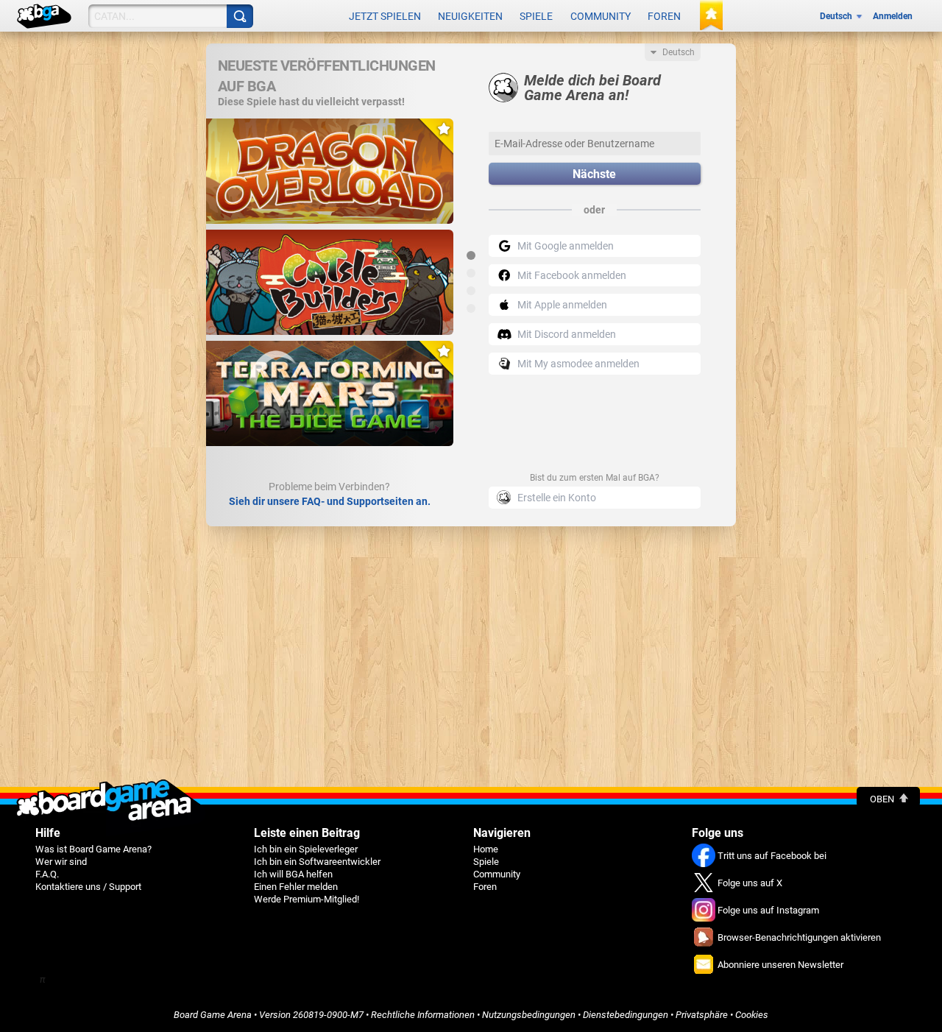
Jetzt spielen (385, 16)
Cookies (751, 1014)
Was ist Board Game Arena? (93, 849)
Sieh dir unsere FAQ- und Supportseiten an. (330, 501)
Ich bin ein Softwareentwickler (317, 861)
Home (485, 849)
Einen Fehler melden (296, 886)
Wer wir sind (61, 861)
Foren (664, 16)
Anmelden (893, 16)
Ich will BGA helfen (293, 874)
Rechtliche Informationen (423, 1014)
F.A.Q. (47, 874)
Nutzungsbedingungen (529, 1014)
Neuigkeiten (470, 16)
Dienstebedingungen (625, 1014)
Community (600, 16)
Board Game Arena (213, 1014)
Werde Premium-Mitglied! (306, 899)
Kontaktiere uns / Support (88, 886)
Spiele (536, 16)
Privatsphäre (702, 1014)
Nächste (594, 174)
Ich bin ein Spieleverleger (306, 849)
